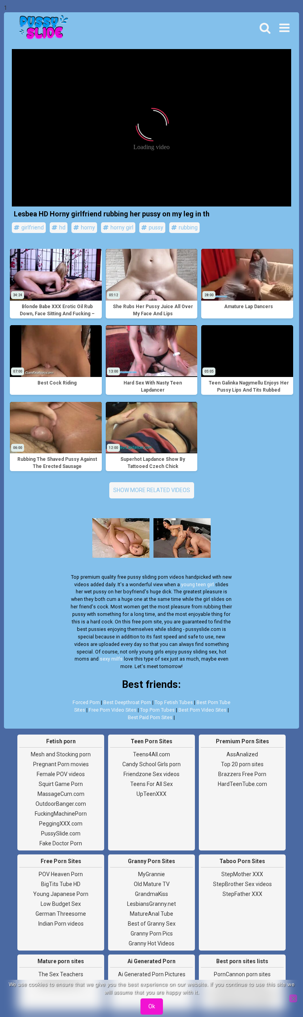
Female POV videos (61, 774)
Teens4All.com (151, 754)
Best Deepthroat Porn (127, 702)
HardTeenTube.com (242, 784)
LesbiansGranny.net (151, 904)
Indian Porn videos (61, 923)
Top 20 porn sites (242, 764)
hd (61, 227)
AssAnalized (242, 754)
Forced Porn (86, 702)
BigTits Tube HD (60, 884)
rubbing (188, 227)
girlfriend (32, 227)
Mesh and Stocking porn (61, 754)
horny (87, 227)
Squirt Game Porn (61, 784)
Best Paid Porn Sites (150, 717)
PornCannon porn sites (242, 974)
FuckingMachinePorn (61, 814)
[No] (293, 998)
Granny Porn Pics (152, 933)
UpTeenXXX (151, 794)
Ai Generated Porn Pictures (151, 974)
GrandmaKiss (151, 894)
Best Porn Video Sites (202, 710)
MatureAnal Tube (151, 914)
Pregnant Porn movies (61, 764)
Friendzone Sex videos (151, 774)
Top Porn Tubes (157, 710)
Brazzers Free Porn (242, 774)
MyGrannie (151, 874)
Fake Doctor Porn (60, 843)
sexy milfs (111, 659)
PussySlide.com (60, 833)
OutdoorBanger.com (61, 804)
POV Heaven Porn (61, 874)
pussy (155, 227)
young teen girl (197, 584)
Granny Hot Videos (151, 943)
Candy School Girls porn (151, 764)
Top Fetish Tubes (174, 702)
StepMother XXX (242, 874)
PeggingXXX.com (60, 823)
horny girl (121, 227)
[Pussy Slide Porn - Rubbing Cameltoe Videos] (41, 28)
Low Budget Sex (61, 904)
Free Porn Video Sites (113, 710)
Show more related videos (151, 490)
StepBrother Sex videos (242, 884)
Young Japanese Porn (60, 894)
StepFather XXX (242, 894)
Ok (151, 1006)
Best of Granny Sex (152, 923)
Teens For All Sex (151, 784)
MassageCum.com (60, 794)
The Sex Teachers (60, 974)
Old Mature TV (152, 884)
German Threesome (61, 914)
